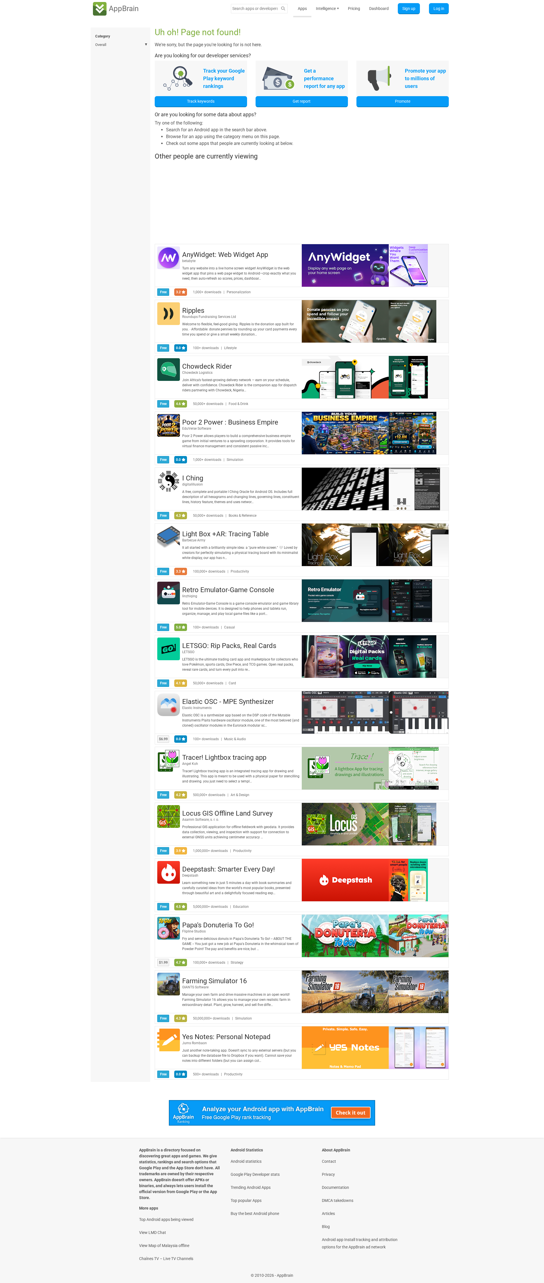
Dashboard (379, 8)
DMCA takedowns (337, 1200)
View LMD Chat (152, 1232)
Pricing (354, 8)
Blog (326, 1226)
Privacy (328, 1174)
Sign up (408, 8)
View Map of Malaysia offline (164, 1245)
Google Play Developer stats (255, 1174)
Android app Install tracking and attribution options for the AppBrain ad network (360, 1243)
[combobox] (255, 8)
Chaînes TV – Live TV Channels (166, 1258)
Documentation (335, 1187)
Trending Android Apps (251, 1187)
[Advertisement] (302, 202)
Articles (328, 1213)
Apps (302, 8)
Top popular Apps (246, 1200)
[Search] (283, 8)
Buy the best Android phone (255, 1213)
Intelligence (327, 8)
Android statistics (246, 1161)
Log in (439, 8)
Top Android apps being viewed (166, 1219)
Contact (329, 1161)
